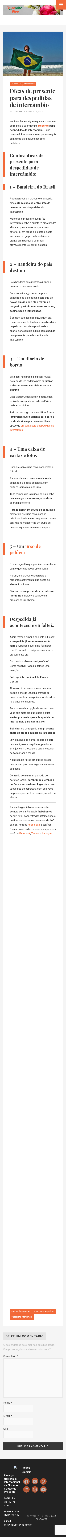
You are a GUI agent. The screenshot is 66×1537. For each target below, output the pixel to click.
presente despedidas (45, 1311)
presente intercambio (22, 1317)
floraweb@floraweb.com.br (18, 1525)
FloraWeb (17, 112)
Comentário (10, 1356)
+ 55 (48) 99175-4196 (10, 1502)
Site (5, 1428)
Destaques (16, 84)
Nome (7, 1402)
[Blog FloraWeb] (33, 10)
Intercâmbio (29, 84)
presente (43, 125)
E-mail (7, 1415)
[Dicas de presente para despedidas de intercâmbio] (33, 53)
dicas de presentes (21, 1311)
